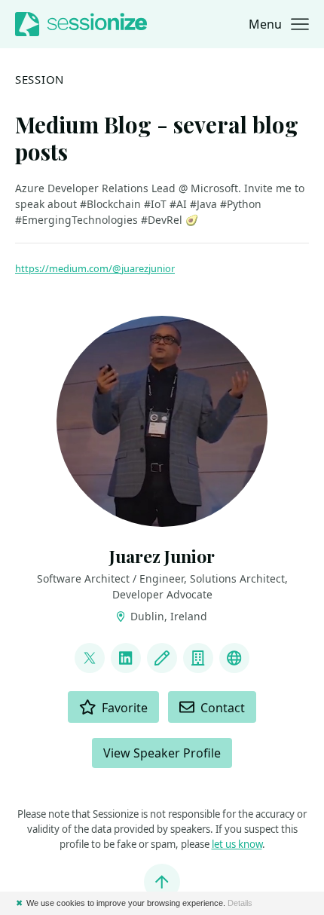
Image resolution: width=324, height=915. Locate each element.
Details (240, 902)
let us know (237, 844)
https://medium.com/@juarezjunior (95, 268)
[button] (279, 24)
